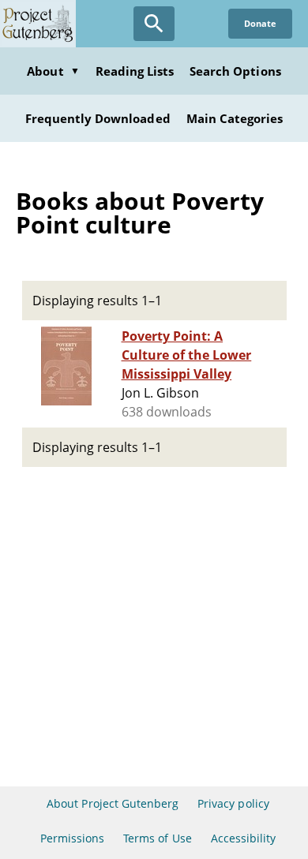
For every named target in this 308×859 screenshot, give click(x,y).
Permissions (72, 838)
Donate (260, 23)
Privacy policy (233, 803)
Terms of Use (157, 838)
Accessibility (243, 838)
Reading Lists (135, 71)
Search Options (235, 71)
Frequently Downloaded (98, 118)
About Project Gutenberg (112, 803)
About (53, 71)
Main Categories (235, 118)
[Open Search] (154, 23)
